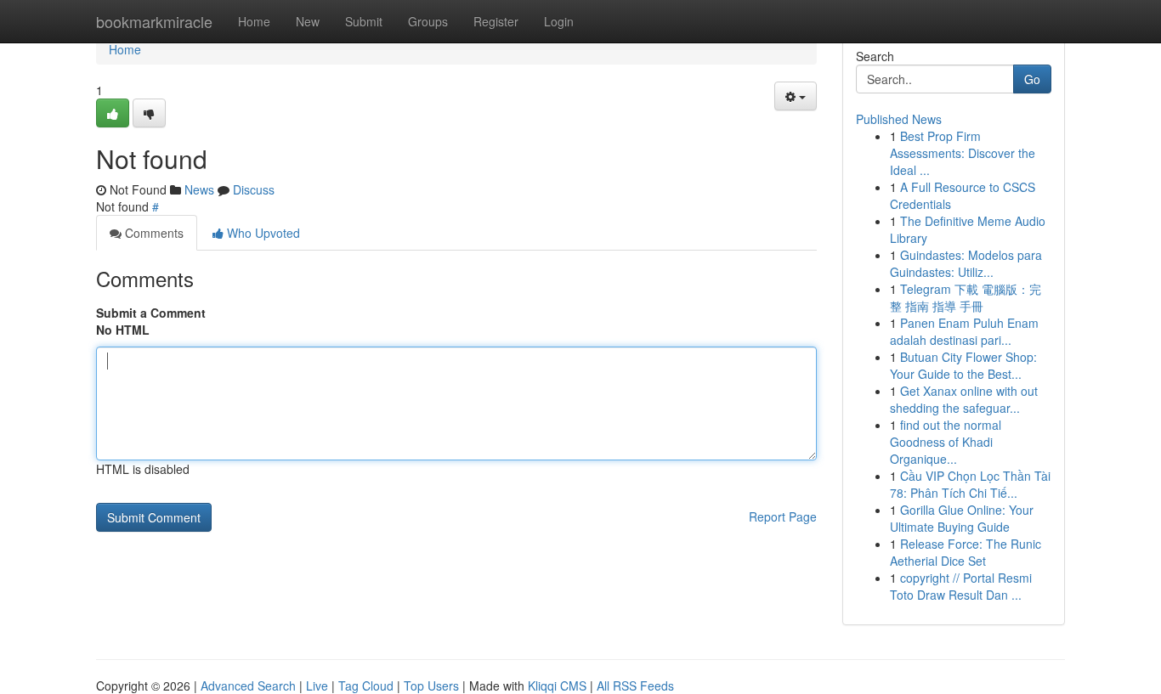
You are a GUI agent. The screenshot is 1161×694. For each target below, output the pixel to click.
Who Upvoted (262, 232)
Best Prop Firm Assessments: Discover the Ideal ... (962, 152)
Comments (153, 232)
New (308, 21)
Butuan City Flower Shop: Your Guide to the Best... (963, 365)
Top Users (431, 685)
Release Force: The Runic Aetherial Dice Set (965, 552)
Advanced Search (248, 685)
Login (559, 21)
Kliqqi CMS (557, 685)
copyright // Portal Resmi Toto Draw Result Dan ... (961, 586)
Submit (363, 21)
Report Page (783, 516)
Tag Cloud (366, 685)
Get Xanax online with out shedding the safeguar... (964, 399)
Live (317, 685)
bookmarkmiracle (154, 21)
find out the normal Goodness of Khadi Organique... (945, 441)
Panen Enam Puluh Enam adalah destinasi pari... (964, 331)
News (199, 189)
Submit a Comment (151, 312)
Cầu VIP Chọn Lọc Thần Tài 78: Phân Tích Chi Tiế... (970, 484)
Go (1032, 79)
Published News (899, 118)
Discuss (254, 189)
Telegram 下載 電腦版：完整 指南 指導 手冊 (965, 297)
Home (254, 21)
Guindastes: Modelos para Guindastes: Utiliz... (966, 263)
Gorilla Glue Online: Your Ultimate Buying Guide (962, 518)
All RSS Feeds (635, 685)
